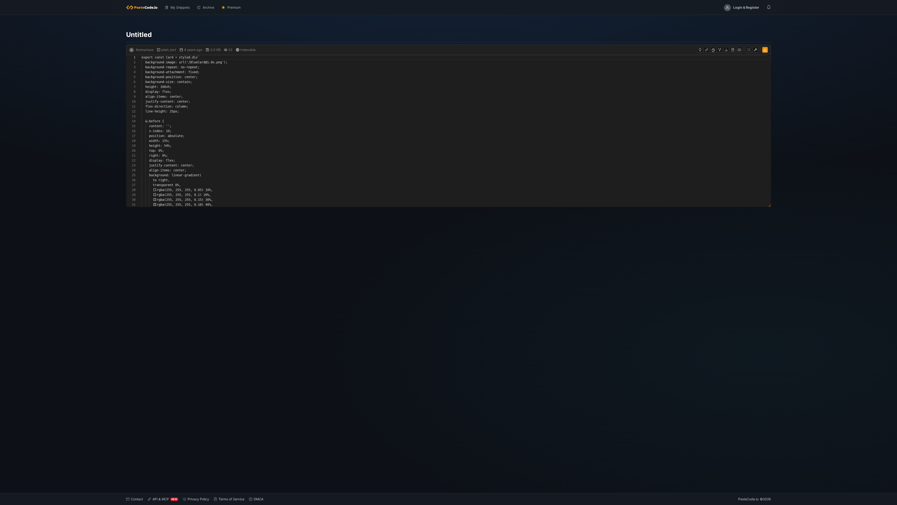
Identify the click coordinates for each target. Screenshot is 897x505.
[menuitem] (143, 7)
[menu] (448, 7)
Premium (234, 7)
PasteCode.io (748, 499)
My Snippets (180, 7)
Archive (208, 7)
